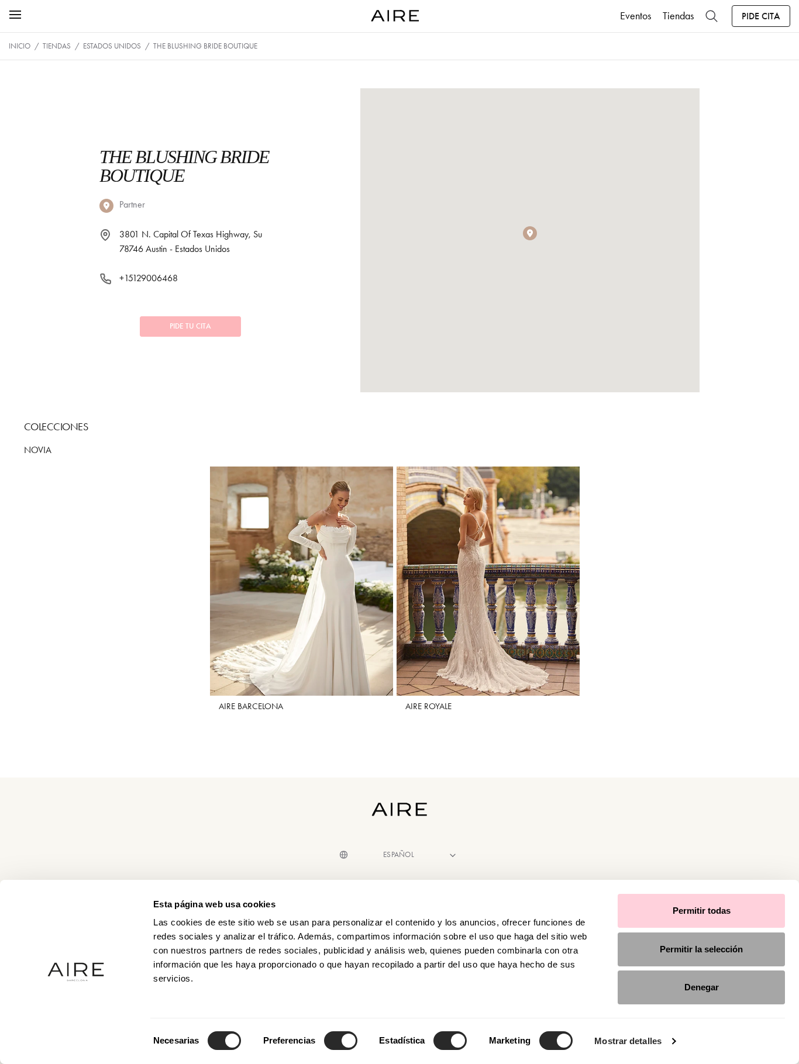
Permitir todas (702, 911)
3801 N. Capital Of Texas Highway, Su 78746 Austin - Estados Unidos (190, 242)
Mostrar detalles (628, 1041)
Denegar (701, 987)
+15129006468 (148, 278)
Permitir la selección (701, 949)
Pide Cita (761, 16)
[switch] (340, 1040)
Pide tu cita (190, 326)
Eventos (635, 15)
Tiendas (678, 15)
